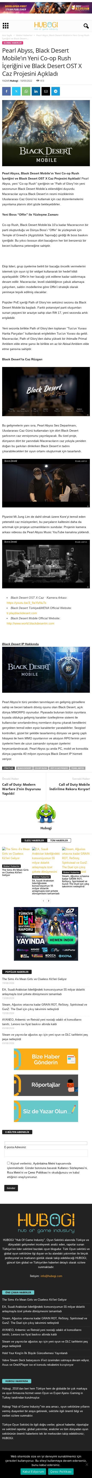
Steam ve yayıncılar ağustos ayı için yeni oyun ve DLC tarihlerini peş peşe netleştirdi (45, 1037)
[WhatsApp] (26, 91)
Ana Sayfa (7, 35)
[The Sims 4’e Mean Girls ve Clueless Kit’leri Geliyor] (16, 857)
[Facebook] (6, 91)
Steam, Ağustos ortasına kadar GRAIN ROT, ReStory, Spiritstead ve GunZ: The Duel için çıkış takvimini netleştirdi (75, 881)
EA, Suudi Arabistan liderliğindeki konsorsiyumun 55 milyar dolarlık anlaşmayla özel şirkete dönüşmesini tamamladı (45, 887)
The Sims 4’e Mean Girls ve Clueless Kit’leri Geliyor (15, 872)
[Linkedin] (36, 91)
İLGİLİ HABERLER (34, 840)
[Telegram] (55, 91)
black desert (24, 768)
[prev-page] (43, 900)
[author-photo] (46, 813)
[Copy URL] (65, 91)
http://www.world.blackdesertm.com (30, 623)
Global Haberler (24, 35)
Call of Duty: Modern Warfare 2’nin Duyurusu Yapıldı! (21, 789)
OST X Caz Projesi (59, 768)
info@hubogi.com (51, 1276)
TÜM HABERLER (59, 840)
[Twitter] (16, 91)
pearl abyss (77, 768)
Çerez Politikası (60, 1471)
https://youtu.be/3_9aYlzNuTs (26, 602)
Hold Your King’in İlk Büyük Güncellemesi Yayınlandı (35, 1353)
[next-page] (48, 900)
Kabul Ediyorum (33, 1471)
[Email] (46, 91)
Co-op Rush (41, 768)
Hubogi (14, 80)
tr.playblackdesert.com (22, 613)
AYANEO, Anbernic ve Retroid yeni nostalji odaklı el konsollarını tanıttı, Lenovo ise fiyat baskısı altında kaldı (42, 1022)
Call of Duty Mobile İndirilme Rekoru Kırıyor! (69, 786)
